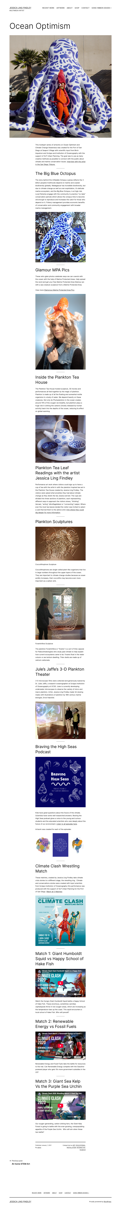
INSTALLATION (71, 1147)
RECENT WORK (48, 8)
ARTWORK (60, 8)
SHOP (77, 8)
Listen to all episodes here (66, 824)
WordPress (107, 1201)
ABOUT (70, 8)
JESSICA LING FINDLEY (20, 8)
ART (74, 1145)
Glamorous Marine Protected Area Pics (59, 290)
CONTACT (85, 8)
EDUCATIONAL (80, 1145)
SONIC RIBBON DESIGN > (102, 8)
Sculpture (83, 1150)
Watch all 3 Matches (54, 892)
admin (39, 1147)
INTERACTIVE (81, 1147)
